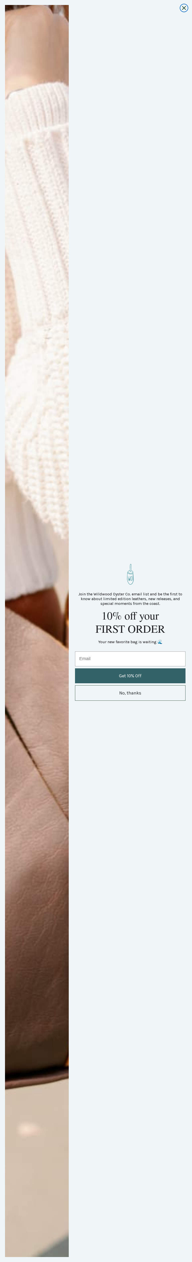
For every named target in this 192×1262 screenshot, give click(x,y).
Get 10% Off (130, 676)
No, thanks (130, 693)
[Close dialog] (184, 8)
